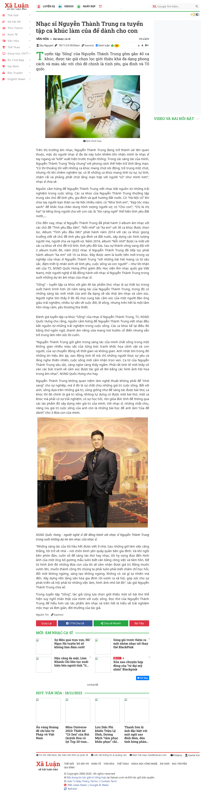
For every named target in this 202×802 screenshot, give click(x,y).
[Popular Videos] (60, 6)
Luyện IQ (48, 6)
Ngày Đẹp (88, 6)
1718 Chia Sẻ (76, 623)
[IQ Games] (39, 6)
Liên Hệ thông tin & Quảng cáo (110, 754)
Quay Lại (46, 623)
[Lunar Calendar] (79, 6)
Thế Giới (13, 15)
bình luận (104, 45)
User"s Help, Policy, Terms (82, 781)
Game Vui (193, 755)
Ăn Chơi (164, 763)
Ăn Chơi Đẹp (16, 60)
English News (16, 79)
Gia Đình (13, 66)
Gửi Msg (143, 678)
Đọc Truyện (15, 73)
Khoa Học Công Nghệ (144, 763)
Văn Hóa (13, 41)
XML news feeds (77, 785)
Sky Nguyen (46, 45)
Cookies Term (109, 781)
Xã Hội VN (14, 21)
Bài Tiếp (139, 623)
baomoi (89, 45)
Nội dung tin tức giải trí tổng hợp (86, 777)
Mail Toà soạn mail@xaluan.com (149, 754)
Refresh (72, 788)
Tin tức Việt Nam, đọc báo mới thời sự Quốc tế (63, 754)
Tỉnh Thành (15, 28)
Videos (69, 6)
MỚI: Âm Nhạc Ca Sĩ (54, 632)
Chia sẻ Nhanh (112, 623)
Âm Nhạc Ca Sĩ (61, 39)
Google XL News (99, 785)
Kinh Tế (13, 34)
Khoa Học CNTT (18, 53)
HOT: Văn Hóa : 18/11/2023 (59, 693)
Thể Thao (14, 47)
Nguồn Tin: (42, 614)
